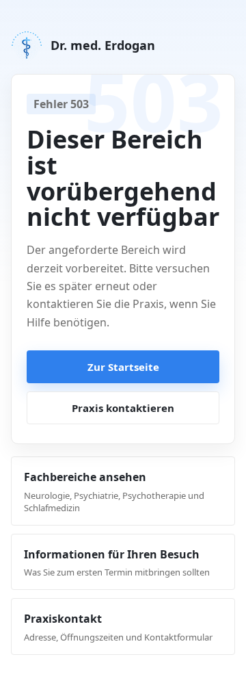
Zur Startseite (123, 367)
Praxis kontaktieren (123, 408)
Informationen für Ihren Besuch (117, 562)
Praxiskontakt (118, 627)
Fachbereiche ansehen (114, 491)
